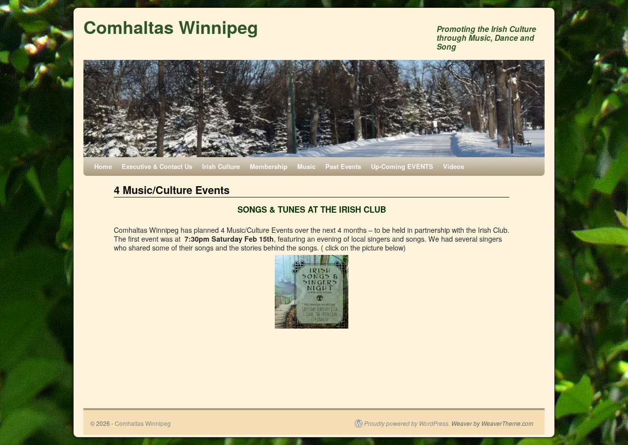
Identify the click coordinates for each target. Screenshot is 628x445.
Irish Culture (221, 166)
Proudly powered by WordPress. (407, 423)
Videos (453, 166)
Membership (269, 166)
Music (306, 166)
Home (103, 166)
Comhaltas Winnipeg (170, 26)
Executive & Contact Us (157, 166)
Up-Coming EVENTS (402, 166)
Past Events (343, 166)
